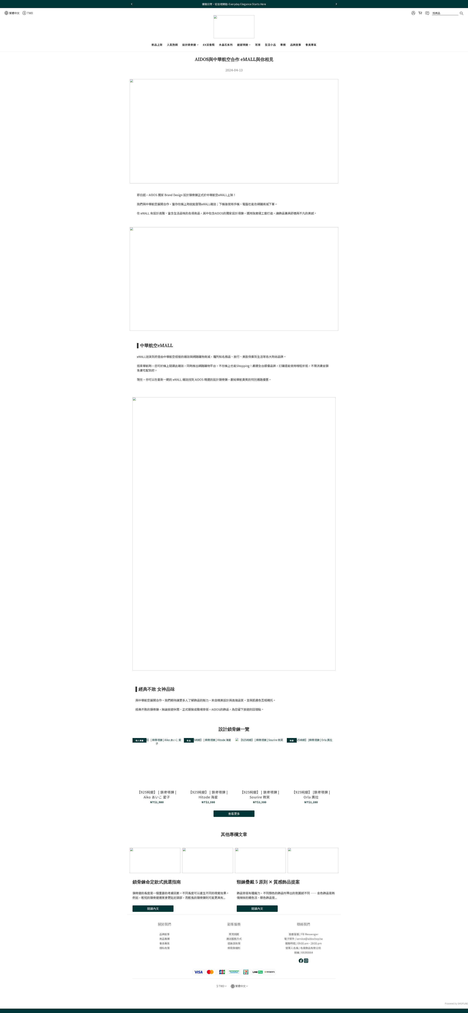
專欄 (283, 44)
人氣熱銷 (172, 44)
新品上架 (157, 44)
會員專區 (310, 44)
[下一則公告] (336, 4)
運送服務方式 (234, 939)
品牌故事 (295, 44)
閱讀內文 (153, 908)
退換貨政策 (234, 943)
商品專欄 (164, 939)
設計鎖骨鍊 (189, 44)
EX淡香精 (209, 44)
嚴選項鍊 (242, 44)
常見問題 (234, 934)
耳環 (258, 44)
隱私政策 (164, 948)
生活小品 (270, 44)
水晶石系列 (226, 44)
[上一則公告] (131, 4)
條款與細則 (234, 948)
